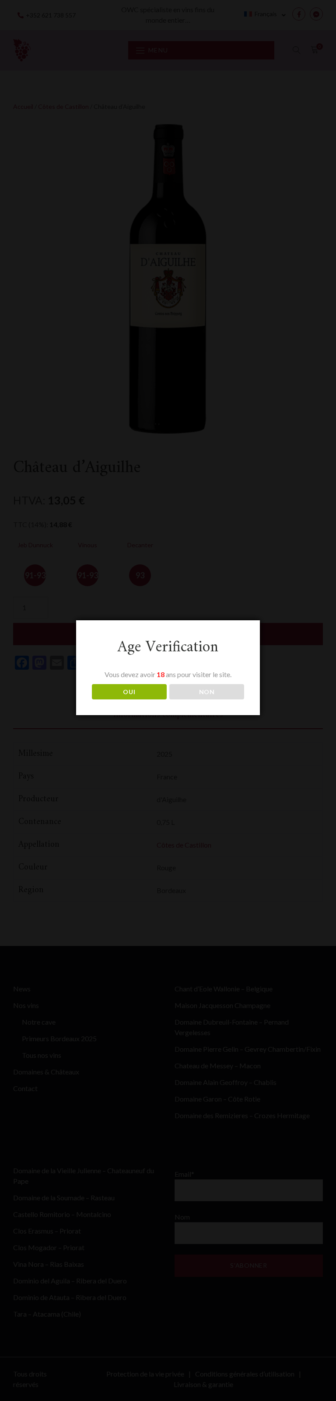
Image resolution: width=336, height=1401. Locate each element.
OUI (129, 691)
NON (207, 691)
